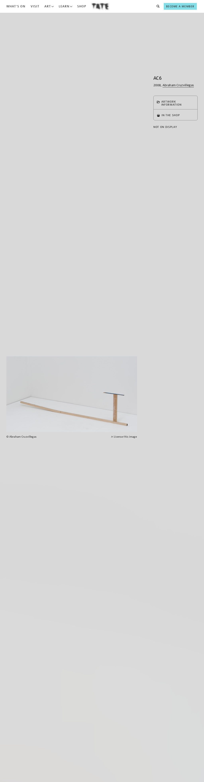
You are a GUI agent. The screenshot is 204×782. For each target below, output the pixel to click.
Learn (64, 6)
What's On (16, 6)
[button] (157, 6)
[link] (56, 436)
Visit (35, 6)
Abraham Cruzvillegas (178, 85)
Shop (81, 6)
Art (47, 6)
